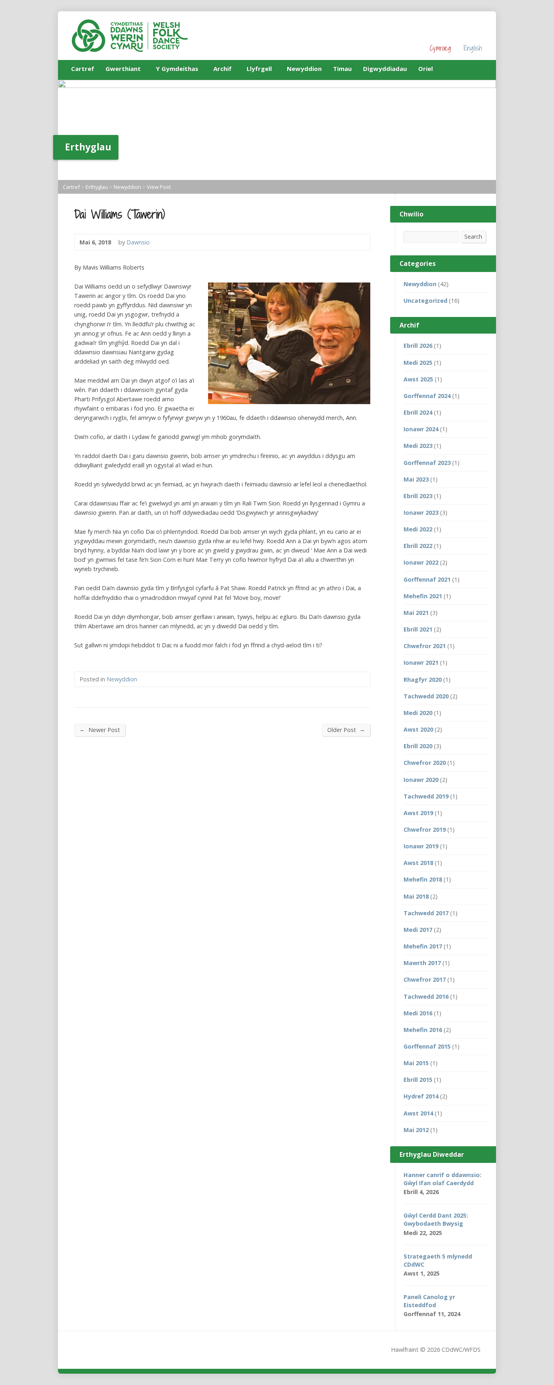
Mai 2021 (416, 613)
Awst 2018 (418, 863)
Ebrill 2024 (418, 412)
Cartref (82, 68)
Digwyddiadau (385, 68)
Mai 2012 (416, 1130)
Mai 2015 (416, 1063)
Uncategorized (425, 300)
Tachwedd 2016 (426, 996)
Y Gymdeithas (177, 69)
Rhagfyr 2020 (423, 679)
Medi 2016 (418, 1013)
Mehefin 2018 (423, 879)
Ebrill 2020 (418, 746)
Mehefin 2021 (423, 596)
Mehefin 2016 (423, 1030)
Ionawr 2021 (421, 662)
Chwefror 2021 (425, 646)
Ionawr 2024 (421, 429)
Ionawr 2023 (421, 512)
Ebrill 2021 (418, 629)
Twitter (479, 68)
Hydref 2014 (421, 1096)
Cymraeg (440, 48)
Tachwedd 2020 (426, 696)
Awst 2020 (418, 729)
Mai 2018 (416, 896)
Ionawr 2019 (421, 846)
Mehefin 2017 (423, 946)
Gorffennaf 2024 (427, 396)
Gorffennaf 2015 (427, 1046)
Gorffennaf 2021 (427, 579)
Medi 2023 (418, 446)
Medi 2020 (418, 713)
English (473, 48)
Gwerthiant (123, 69)
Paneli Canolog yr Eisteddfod (429, 1301)
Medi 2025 (418, 362)
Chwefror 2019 (425, 829)
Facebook (466, 68)
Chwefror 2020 (425, 762)
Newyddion (304, 68)
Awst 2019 (418, 813)
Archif (222, 69)
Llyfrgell (259, 69)
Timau (342, 68)
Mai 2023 (416, 479)
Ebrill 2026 (418, 345)
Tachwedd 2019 (426, 796)
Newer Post (99, 730)
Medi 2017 (418, 929)
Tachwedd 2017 (426, 913)
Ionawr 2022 (421, 562)
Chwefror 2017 (425, 979)
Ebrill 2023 (418, 496)
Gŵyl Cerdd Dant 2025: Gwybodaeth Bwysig (436, 1219)
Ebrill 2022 (418, 546)
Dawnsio (138, 242)
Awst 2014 (418, 1113)
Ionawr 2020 (421, 779)
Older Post (346, 730)
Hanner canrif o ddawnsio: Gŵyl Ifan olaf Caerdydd (442, 1179)
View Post (159, 187)
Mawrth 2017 (422, 963)
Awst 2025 (418, 379)
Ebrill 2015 (418, 1079)
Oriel (425, 68)
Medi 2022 (418, 529)
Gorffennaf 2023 (427, 463)
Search (473, 236)
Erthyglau (97, 187)
